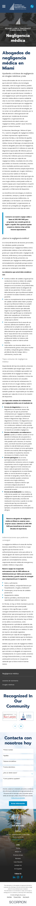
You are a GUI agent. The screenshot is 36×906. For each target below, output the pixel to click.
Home (18, 848)
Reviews (18, 858)
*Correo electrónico (9, 767)
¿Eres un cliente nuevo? (10, 773)
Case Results (18, 862)
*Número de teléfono (9, 761)
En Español (18, 869)
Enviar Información (18, 804)
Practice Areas (18, 855)
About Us (18, 851)
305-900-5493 (18, 826)
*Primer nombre (8, 750)
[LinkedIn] (14, 877)
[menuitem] (18, 681)
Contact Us (18, 865)
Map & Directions (18, 839)
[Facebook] (22, 877)
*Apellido (6, 755)
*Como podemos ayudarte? (11, 778)
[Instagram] (18, 877)
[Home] (18, 6)
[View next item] (21, 726)
